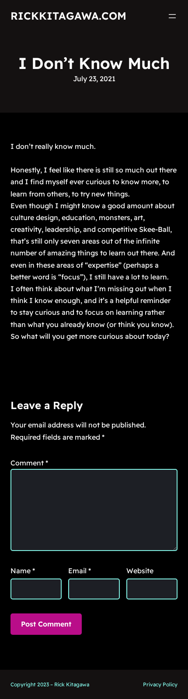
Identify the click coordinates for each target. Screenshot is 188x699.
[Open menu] (172, 16)
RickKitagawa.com (68, 15)
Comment (29, 462)
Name (22, 570)
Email (79, 570)
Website (139, 570)
